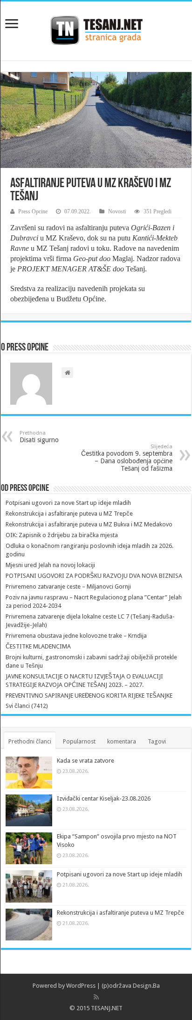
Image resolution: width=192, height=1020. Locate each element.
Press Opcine (33, 211)
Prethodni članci (29, 741)
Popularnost (79, 741)
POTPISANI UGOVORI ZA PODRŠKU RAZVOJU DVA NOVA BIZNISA (94, 575)
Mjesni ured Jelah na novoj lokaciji (50, 564)
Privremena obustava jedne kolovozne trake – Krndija (76, 635)
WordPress (81, 985)
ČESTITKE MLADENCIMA (38, 646)
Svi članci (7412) (27, 705)
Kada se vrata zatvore (85, 760)
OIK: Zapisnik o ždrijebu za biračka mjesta (62, 535)
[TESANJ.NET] (96, 29)
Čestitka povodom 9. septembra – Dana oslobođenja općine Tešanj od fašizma (126, 458)
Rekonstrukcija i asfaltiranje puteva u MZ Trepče (69, 513)
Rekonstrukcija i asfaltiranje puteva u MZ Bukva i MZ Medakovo (89, 524)
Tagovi (157, 741)
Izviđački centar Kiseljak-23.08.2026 (104, 798)
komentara (121, 741)
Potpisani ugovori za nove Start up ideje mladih (68, 502)
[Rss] (96, 997)
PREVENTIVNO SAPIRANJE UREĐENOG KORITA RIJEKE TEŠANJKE (89, 695)
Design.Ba (146, 985)
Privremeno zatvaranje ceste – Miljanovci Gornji (68, 586)
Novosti (117, 211)
